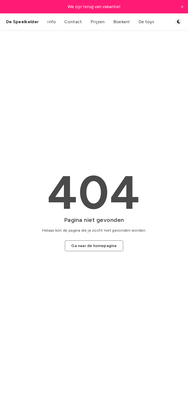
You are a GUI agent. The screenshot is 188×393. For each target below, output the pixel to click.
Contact (73, 21)
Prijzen (98, 21)
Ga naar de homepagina (94, 245)
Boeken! (121, 21)
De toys (146, 21)
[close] (182, 7)
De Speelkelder (22, 21)
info (51, 21)
